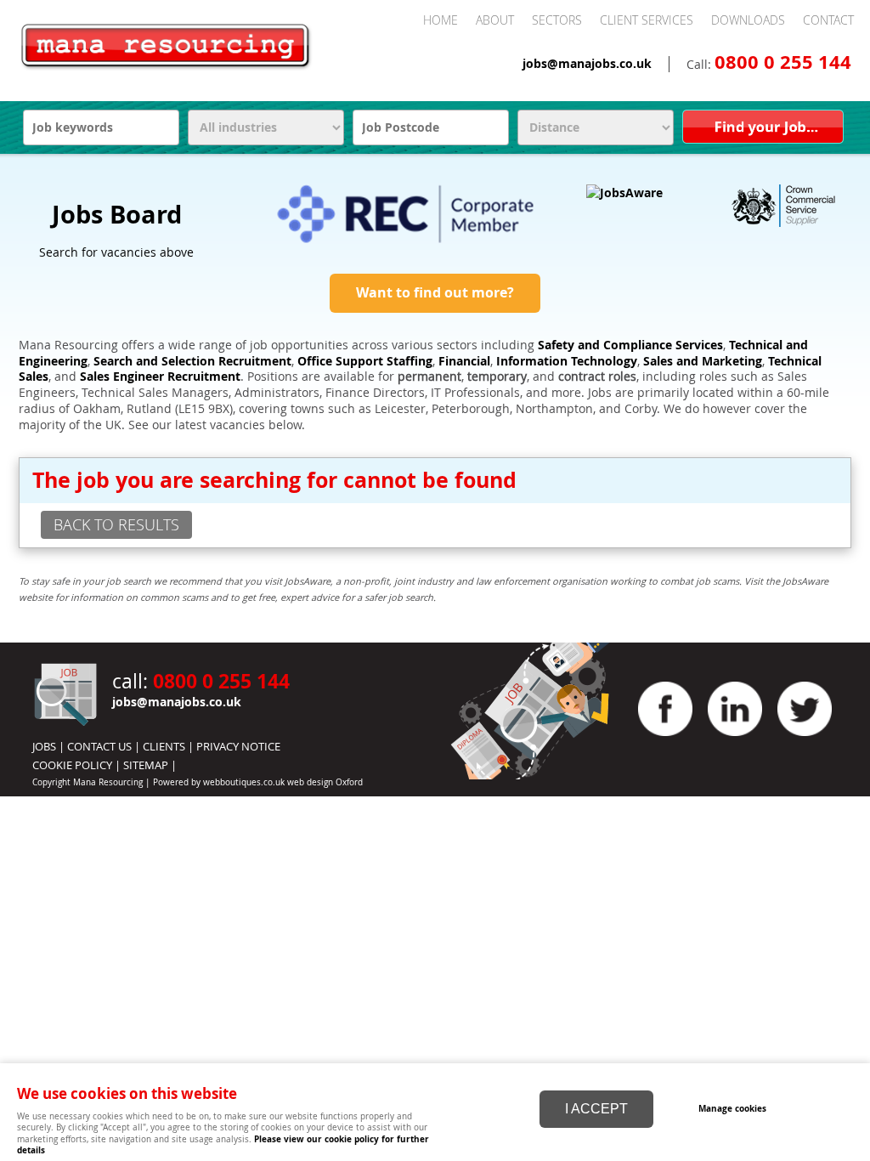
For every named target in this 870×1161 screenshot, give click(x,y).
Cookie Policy (72, 765)
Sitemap (145, 765)
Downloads (748, 20)
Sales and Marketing (702, 361)
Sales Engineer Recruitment (160, 376)
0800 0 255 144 (783, 62)
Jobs (44, 746)
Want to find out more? (435, 292)
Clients (164, 746)
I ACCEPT (596, 1109)
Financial (464, 361)
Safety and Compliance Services (630, 345)
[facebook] (665, 740)
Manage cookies (732, 1108)
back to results (116, 524)
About (495, 20)
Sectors (557, 20)
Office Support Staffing (364, 361)
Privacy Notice (238, 746)
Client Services (646, 20)
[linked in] (735, 740)
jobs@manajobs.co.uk (587, 63)
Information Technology (566, 361)
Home (440, 20)
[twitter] (804, 740)
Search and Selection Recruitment (192, 361)
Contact (828, 20)
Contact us (99, 746)
